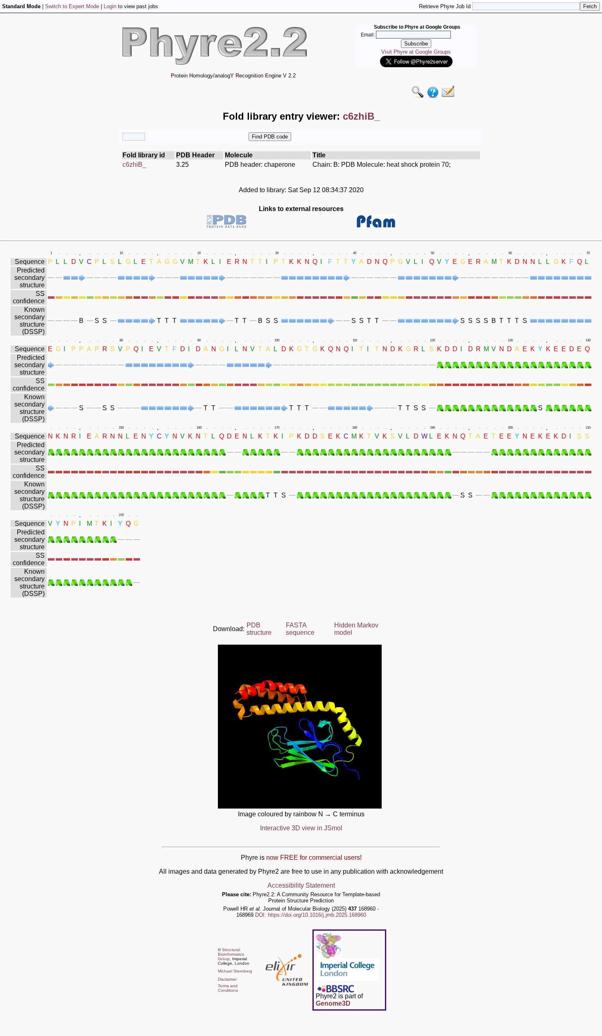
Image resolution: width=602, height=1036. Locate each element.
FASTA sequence (300, 629)
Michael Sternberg (235, 971)
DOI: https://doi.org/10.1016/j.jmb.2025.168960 (310, 915)
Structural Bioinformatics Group (231, 954)
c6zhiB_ (134, 164)
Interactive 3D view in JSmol (301, 828)
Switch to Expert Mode (72, 6)
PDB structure (259, 629)
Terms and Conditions (228, 988)
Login (110, 6)
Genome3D (333, 1003)
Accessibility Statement (301, 885)
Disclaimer (227, 979)
